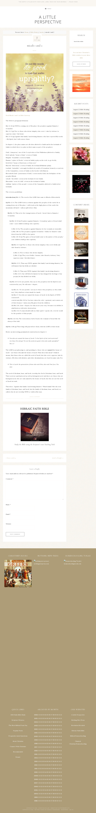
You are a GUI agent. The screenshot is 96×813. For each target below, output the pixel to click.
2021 (36, 733)
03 (43, 715)
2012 (36, 765)
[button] (18, 573)
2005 (36, 790)
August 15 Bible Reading (81, 138)
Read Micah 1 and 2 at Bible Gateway (18, 115)
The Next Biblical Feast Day (18, 725)
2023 (36, 725)
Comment (9, 479)
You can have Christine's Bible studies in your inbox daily (81, 55)
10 (57, 718)
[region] (18, 573)
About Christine (18, 741)
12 (61, 718)
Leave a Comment (35, 396)
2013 (36, 761)
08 (53, 715)
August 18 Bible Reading (81, 126)
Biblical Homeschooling (78, 736)
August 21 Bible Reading (81, 113)
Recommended (18, 752)
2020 (36, 736)
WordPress (64, 809)
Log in (71, 809)
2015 (36, 754)
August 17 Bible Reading (81, 130)
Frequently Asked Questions (18, 736)
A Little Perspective (48, 19)
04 (45, 715)
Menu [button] (49, 8)
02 (41, 715)
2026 (36, 715)
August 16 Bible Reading (81, 134)
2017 (36, 747)
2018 (36, 743)
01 (39, 715)
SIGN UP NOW (81, 64)
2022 (36, 729)
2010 (36, 772)
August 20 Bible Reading (81, 118)
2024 (36, 722)
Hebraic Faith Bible (78, 731)
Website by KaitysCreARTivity (60, 808)
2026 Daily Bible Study (18, 715)
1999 (36, 797)
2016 (36, 751)
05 (47, 715)
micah (34, 50)
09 (56, 718)
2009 (36, 776)
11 (59, 718)
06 (49, 715)
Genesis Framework (53, 809)
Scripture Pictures (18, 720)
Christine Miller (44, 808)
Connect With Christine (18, 746)
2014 (36, 758)
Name (8, 505)
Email (8, 514)
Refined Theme (39, 809)
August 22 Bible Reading (81, 109)
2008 (36, 779)
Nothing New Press (78, 720)
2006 (36, 786)
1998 (36, 801)
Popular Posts (18, 731)
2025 (36, 718)
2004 (36, 794)
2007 (36, 783)
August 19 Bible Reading (81, 122)
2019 (36, 740)
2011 (35, 768)
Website (8, 524)
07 (51, 715)
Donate (18, 757)
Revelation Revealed (78, 725)
